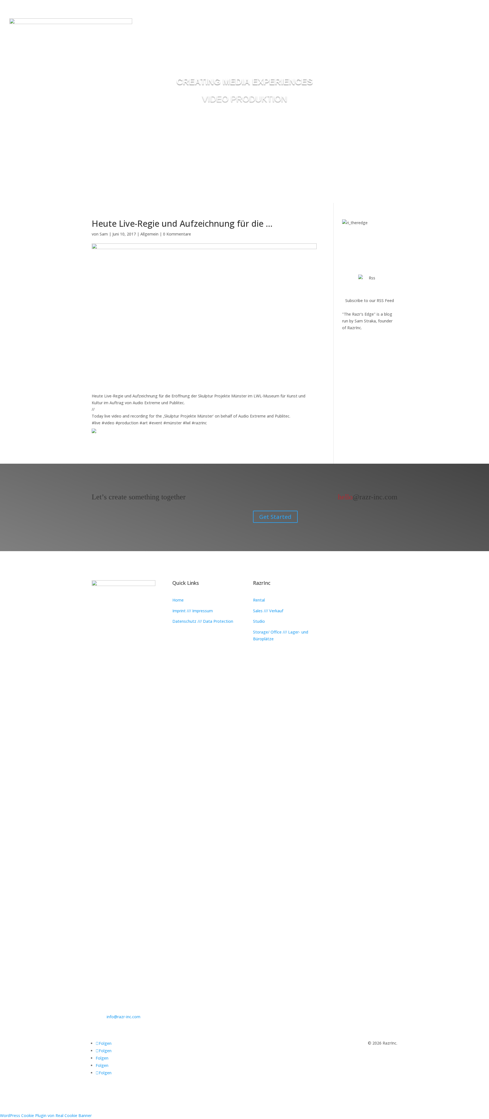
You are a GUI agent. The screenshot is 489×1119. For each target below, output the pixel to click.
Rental (259, 600)
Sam (104, 234)
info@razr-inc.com (123, 1016)
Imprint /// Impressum (192, 610)
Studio (259, 621)
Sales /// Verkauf (268, 610)
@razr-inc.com (367, 497)
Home (178, 600)
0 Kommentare (177, 234)
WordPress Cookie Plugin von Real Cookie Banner (46, 1115)
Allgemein (149, 234)
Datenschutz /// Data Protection (202, 621)
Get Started (275, 517)
